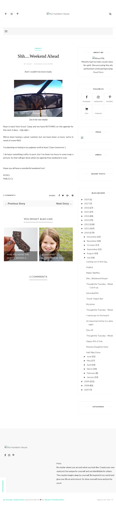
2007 (86, 389)
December (92, 236)
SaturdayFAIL (92, 293)
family (38, 48)
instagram (98, 101)
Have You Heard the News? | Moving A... (18, 256)
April (89, 364)
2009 (86, 381)
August (90, 253)
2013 (86, 220)
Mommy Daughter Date (97, 346)
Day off (89, 330)
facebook (86, 101)
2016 (86, 207)
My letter (90, 304)
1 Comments (9, 195)
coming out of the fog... (97, 261)
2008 (86, 385)
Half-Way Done (93, 352)
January (90, 377)
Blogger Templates (13, 500)
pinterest (110, 101)
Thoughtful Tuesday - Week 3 (100, 309)
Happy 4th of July (94, 341)
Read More (98, 72)
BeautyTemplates (54, 500)
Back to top (104, 500)
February (91, 373)
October (91, 245)
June (89, 356)
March (90, 369)
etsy (86, 113)
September (92, 249)
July (88, 257)
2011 (86, 228)
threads (98, 113)
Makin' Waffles (93, 272)
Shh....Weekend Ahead (96, 278)
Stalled (89, 267)
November (92, 241)
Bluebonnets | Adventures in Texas (53, 256)
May (89, 360)
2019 (86, 199)
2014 (86, 216)
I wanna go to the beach (97, 315)
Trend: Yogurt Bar (94, 298)
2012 (86, 224)
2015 (86, 211)
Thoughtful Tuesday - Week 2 (100, 335)
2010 (86, 232)
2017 (86, 203)
